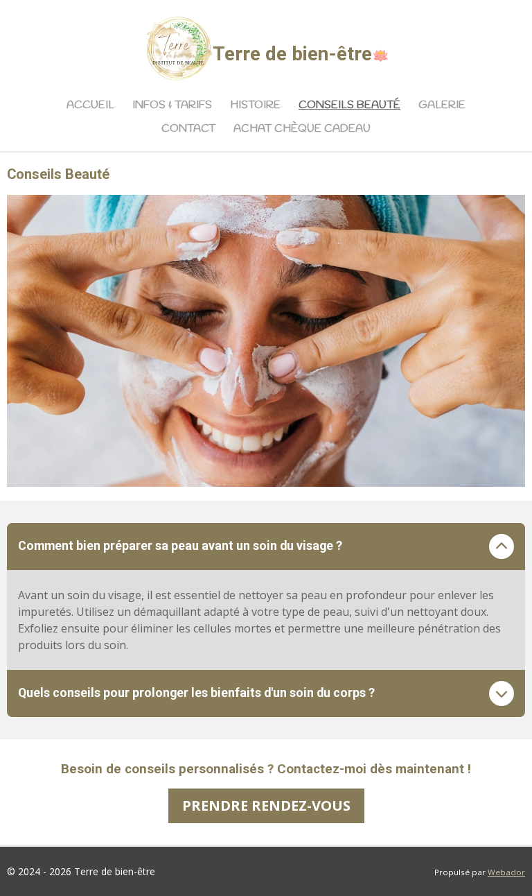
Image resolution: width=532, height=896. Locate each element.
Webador (506, 872)
